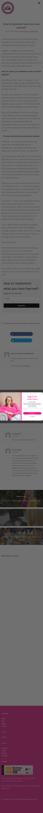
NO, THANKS (32, 416)
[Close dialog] (41, 394)
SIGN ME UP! (32, 413)
